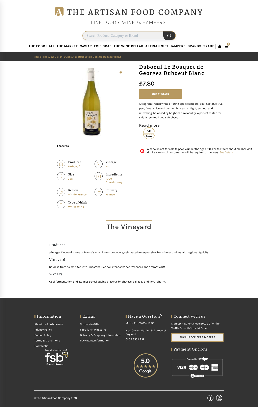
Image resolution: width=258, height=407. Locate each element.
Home (37, 56)
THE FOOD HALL (42, 46)
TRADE (208, 46)
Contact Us (41, 346)
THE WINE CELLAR (128, 46)
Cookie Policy (43, 335)
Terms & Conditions (47, 340)
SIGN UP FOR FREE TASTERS (197, 337)
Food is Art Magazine (93, 329)
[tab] (129, 227)
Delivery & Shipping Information (100, 335)
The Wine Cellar (52, 56)
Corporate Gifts (89, 324)
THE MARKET (67, 46)
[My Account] (219, 46)
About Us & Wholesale (48, 324)
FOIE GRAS (103, 46)
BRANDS (194, 46)
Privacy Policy (43, 329)
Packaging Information (94, 340)
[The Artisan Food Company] (129, 29)
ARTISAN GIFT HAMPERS (165, 46)
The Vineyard (129, 227)
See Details (227, 152)
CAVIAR (86, 46)
